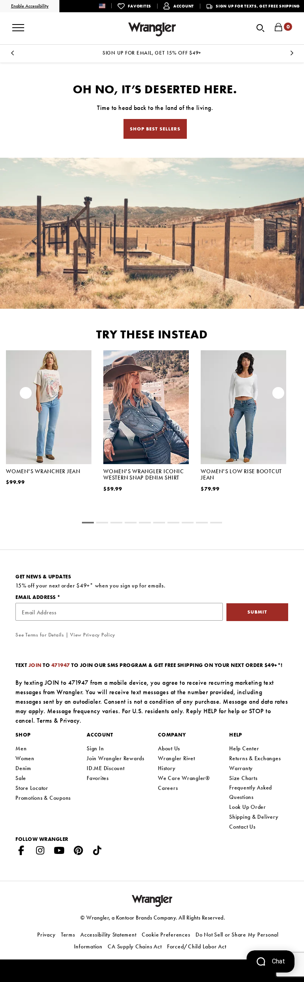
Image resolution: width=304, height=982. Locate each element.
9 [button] (216, 524)
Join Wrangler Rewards (115, 758)
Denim (23, 768)
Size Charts (243, 778)
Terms (44, 720)
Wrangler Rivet (176, 758)
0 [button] (88, 524)
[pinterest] (78, 851)
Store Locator (31, 787)
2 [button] (116, 524)
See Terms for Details (39, 634)
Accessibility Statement (108, 934)
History (166, 768)
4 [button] (145, 524)
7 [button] (188, 524)
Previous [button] (12, 55)
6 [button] (173, 524)
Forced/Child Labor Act (196, 946)
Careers (168, 787)
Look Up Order (247, 806)
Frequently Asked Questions (250, 792)
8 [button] (202, 524)
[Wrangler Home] (152, 29)
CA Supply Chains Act (135, 946)
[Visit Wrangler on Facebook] (21, 851)
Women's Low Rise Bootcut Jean (241, 474)
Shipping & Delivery (253, 816)
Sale (20, 778)
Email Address (36, 597)
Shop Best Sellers (155, 129)
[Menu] (18, 25)
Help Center (244, 748)
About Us (169, 748)
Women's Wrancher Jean (43, 471)
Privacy (70, 720)
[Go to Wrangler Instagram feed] (40, 851)
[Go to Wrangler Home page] (152, 900)
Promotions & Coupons (43, 797)
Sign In (95, 748)
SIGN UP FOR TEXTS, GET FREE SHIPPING (258, 6)
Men (21, 748)
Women (24, 758)
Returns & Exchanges (255, 758)
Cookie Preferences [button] (166, 934)
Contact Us (242, 826)
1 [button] (102, 524)
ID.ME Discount (106, 768)
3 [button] (131, 524)
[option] (152, 52)
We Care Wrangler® (184, 778)
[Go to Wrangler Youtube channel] (59, 851)
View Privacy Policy (92, 634)
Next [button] (291, 55)
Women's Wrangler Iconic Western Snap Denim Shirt (143, 474)
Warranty (241, 768)
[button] (108, 5)
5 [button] (159, 524)
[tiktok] (97, 851)
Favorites (98, 778)
